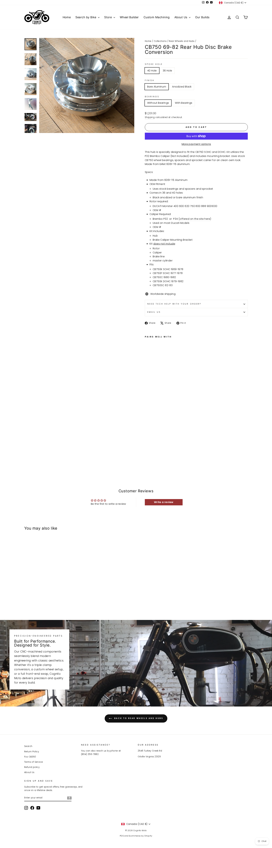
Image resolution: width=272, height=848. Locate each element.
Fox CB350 (30, 756)
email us (154, 312)
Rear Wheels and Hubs (181, 41)
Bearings (152, 96)
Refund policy (32, 767)
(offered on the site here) (194, 219)
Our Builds (202, 17)
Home (67, 17)
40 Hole (152, 70)
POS (122, 835)
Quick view (51, 587)
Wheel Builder (129, 17)
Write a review (163, 502)
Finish (149, 80)
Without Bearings (158, 103)
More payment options (196, 144)
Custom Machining (157, 17)
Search (28, 746)
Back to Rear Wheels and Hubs (138, 718)
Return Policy (31, 751)
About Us (181, 17)
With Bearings (183, 103)
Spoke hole (153, 64)
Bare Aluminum (156, 86)
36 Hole (167, 70)
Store (108, 17)
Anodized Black (182, 86)
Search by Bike (86, 17)
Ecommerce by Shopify (140, 835)
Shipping (150, 117)
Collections (160, 41)
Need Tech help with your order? (174, 303)
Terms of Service (33, 761)
